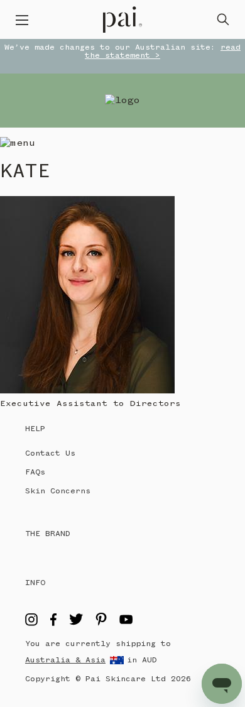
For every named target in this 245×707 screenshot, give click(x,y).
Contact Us (50, 453)
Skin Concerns (57, 491)
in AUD (142, 660)
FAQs (35, 472)
